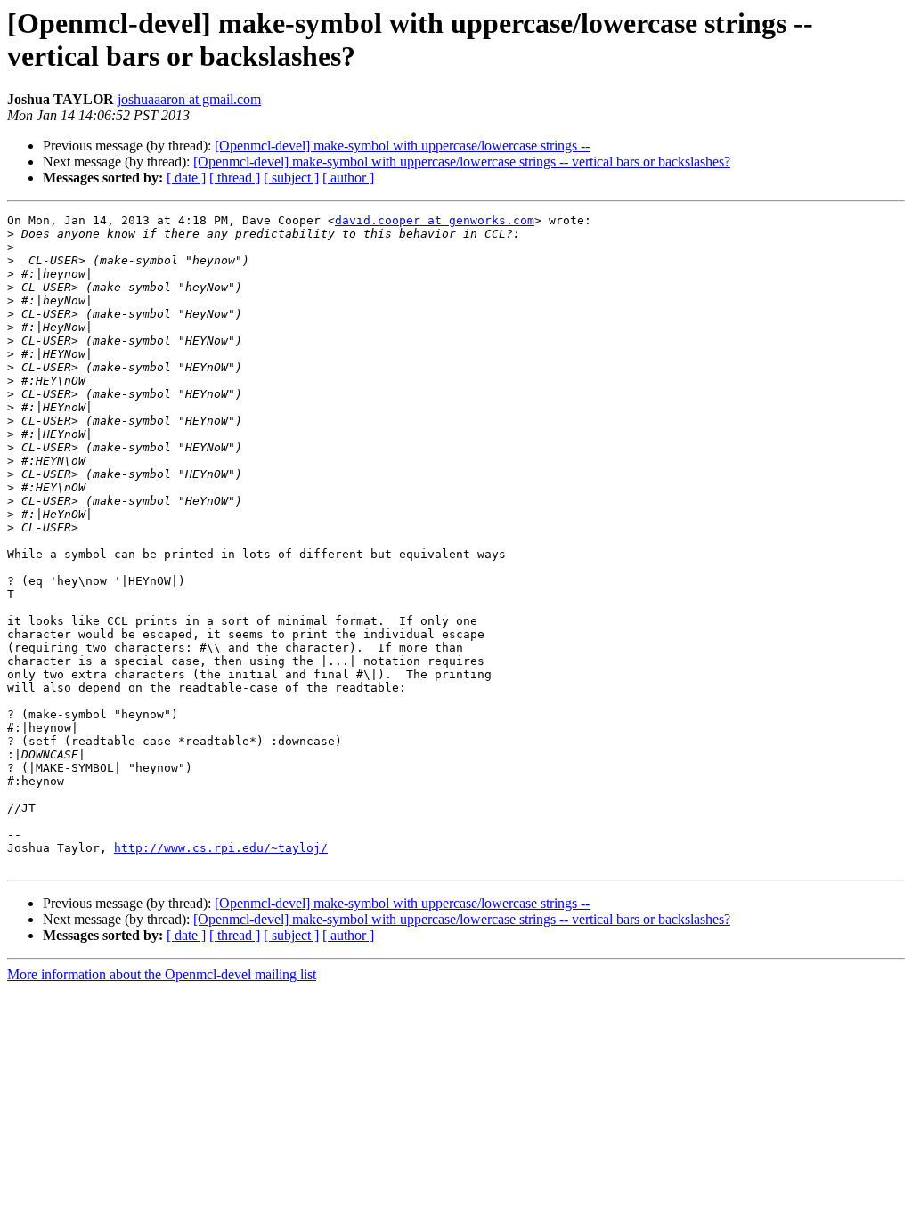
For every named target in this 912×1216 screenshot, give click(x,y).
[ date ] (186, 177)
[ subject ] (291, 177)
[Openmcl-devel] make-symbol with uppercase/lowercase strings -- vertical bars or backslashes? (461, 161)
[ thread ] (234, 177)
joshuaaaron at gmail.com (189, 99)
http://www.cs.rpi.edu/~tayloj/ (221, 848)
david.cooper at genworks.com (434, 220)
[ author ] (348, 177)
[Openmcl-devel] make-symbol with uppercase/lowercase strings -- (402, 145)
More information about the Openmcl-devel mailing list (161, 974)
